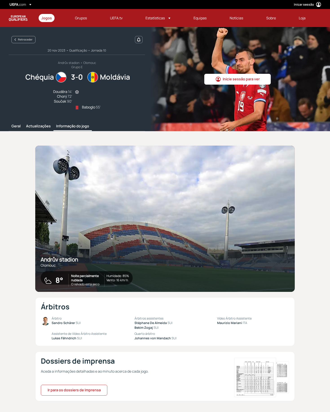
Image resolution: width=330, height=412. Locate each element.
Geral (16, 126)
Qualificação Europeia (18, 18)
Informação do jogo (72, 126)
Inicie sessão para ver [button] (241, 79)
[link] (46, 18)
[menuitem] (52, 18)
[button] (158, 18)
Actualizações (38, 126)
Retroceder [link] (25, 39)
